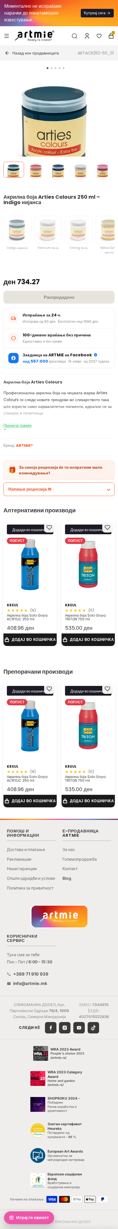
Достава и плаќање (26, 849)
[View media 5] (103, 170)
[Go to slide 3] (55, 68)
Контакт (70, 868)
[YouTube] (79, 1027)
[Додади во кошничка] (30, 639)
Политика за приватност (30, 887)
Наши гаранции (22, 868)
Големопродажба (79, 859)
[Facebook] (50, 1027)
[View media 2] (36, 170)
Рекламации (19, 859)
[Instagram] (64, 1027)
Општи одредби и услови (31, 878)
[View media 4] (80, 170)
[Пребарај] (74, 36)
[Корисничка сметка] (87, 36)
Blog (66, 878)
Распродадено (59, 297)
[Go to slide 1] (47, 68)
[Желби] (99, 36)
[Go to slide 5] (63, 68)
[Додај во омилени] (49, 527)
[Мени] (6, 35)
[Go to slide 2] (51, 68)
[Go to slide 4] (59, 68)
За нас (68, 849)
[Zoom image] (55, 127)
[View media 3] (58, 170)
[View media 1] (13, 170)
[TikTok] (93, 1027)
